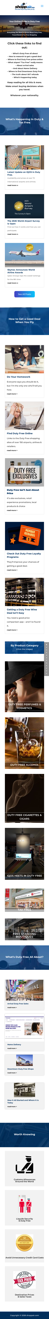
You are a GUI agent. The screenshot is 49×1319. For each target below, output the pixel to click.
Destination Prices (24, 1295)
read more (11, 185)
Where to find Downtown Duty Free (25, 71)
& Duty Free (25, 1221)
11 (46, 673)
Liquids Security (24, 1219)
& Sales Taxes (24, 1297)
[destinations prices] (24, 1288)
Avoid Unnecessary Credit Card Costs (25, 1257)
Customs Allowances (24, 1179)
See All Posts (24, 294)
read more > (12, 394)
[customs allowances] (24, 1173)
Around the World (24, 1181)
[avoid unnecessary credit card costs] (24, 1251)
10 (46, 670)
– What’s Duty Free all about (24, 53)
